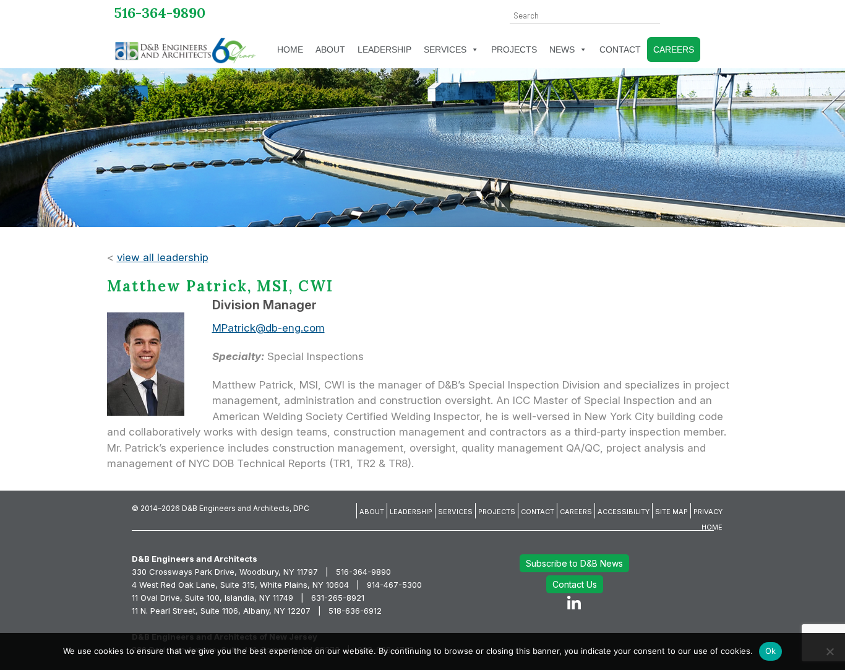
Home (290, 49)
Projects (514, 49)
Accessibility (624, 511)
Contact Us (574, 584)
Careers (673, 49)
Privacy (708, 511)
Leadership (384, 49)
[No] (829, 651)
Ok (770, 651)
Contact (620, 49)
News (562, 49)
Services (445, 49)
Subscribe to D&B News (574, 563)
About (330, 49)
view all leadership (162, 257)
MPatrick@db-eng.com (268, 328)
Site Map (671, 511)
